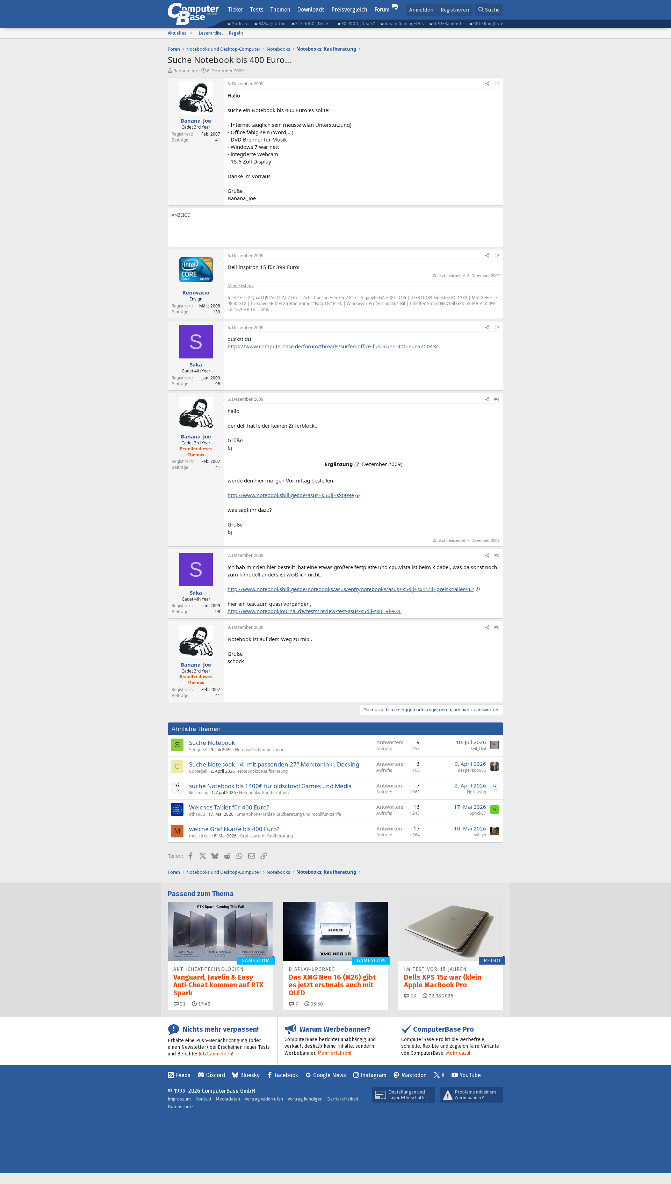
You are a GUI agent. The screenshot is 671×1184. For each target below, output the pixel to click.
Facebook (286, 1075)
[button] (191, 33)
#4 (496, 399)
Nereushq (198, 793)
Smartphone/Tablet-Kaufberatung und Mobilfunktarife (289, 814)
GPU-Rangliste (448, 23)
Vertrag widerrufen (264, 1099)
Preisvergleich (349, 9)
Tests (257, 9)
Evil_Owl (478, 748)
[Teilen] (487, 84)
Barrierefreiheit (343, 1099)
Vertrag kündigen (305, 1099)
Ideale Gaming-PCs (404, 23)
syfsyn (480, 835)
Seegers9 (198, 750)
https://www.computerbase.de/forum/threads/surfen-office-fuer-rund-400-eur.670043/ (333, 346)
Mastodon (414, 1075)
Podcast (240, 23)
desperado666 (472, 770)
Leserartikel (211, 33)
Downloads (311, 9)
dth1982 (197, 814)
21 (182, 1004)
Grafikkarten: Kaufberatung (266, 836)
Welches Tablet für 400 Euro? (229, 807)
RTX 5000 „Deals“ (313, 23)
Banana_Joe (185, 70)
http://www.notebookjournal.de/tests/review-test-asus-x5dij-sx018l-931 (314, 611)
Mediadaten (228, 1099)
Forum (382, 9)
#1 (496, 84)
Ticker (235, 9)
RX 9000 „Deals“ (358, 23)
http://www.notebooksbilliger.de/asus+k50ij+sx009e (291, 495)
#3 (496, 327)
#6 (496, 627)
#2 (496, 256)
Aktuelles (177, 33)
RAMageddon (272, 23)
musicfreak (200, 836)
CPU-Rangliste (488, 23)
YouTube (470, 1075)
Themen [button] (280, 9)
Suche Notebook (212, 743)
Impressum (179, 1099)
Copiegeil (198, 771)
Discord (215, 1075)
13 (412, 996)
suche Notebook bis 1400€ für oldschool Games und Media (270, 786)
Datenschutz (181, 1106)
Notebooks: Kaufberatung (259, 750)
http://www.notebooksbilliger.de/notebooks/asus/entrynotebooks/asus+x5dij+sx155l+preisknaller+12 (351, 589)
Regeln (236, 33)
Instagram (374, 1075)
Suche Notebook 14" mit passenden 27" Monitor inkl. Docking (274, 764)
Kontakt (203, 1099)
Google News (329, 1075)
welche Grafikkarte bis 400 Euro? (234, 829)
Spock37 (478, 813)
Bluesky (250, 1075)
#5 (496, 555)
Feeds (183, 1075)
